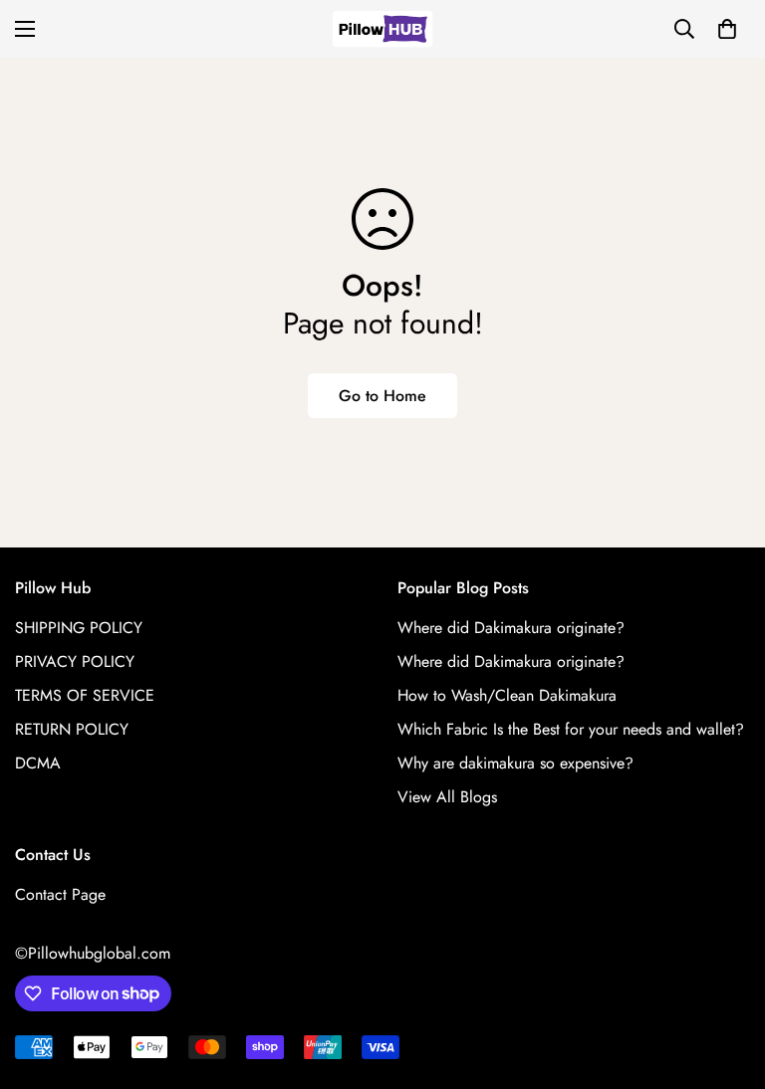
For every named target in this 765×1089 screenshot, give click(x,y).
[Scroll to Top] (726, 980)
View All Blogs (447, 796)
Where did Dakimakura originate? (511, 627)
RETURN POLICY (71, 729)
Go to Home (382, 395)
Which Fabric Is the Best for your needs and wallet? (570, 729)
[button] (727, 29)
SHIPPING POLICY (78, 627)
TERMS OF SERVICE (84, 695)
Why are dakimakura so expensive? (515, 763)
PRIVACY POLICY (74, 661)
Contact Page (60, 894)
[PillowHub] (382, 29)
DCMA (38, 763)
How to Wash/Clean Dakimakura (507, 695)
